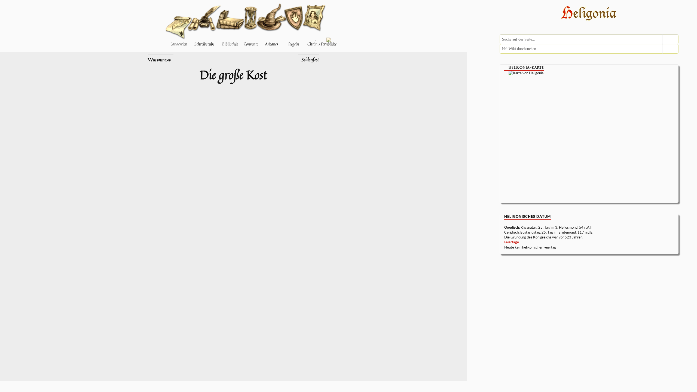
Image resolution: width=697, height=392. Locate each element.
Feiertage (511, 242)
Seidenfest (310, 59)
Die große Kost (233, 74)
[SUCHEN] (670, 39)
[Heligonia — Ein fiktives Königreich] (589, 14)
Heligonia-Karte (526, 67)
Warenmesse (159, 59)
